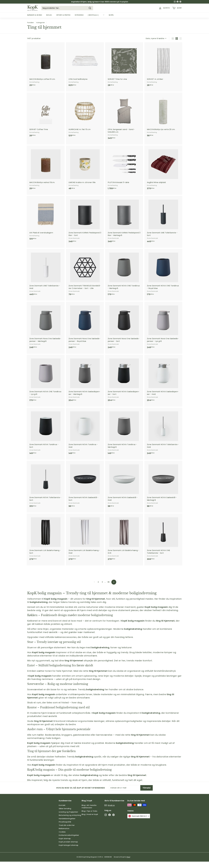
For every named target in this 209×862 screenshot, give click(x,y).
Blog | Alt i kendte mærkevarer (89, 806)
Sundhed (79, 15)
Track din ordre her (67, 825)
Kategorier (40, 23)
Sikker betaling (65, 808)
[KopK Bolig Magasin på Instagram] (105, 814)
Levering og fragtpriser (68, 812)
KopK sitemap (65, 838)
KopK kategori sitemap (68, 845)
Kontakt (62, 805)
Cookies (62, 832)
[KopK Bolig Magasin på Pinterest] (113, 814)
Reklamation (64, 828)
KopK (111, 15)
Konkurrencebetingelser (69, 835)
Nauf (128, 857)
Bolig (49, 15)
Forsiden (30, 23)
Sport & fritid (63, 15)
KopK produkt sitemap (68, 842)
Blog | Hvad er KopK (90, 814)
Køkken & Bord (34, 15)
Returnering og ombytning (70, 815)
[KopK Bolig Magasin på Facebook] (109, 814)
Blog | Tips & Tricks (89, 811)
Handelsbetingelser (67, 818)
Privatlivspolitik (65, 822)
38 (108, 582)
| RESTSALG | (93, 15)
